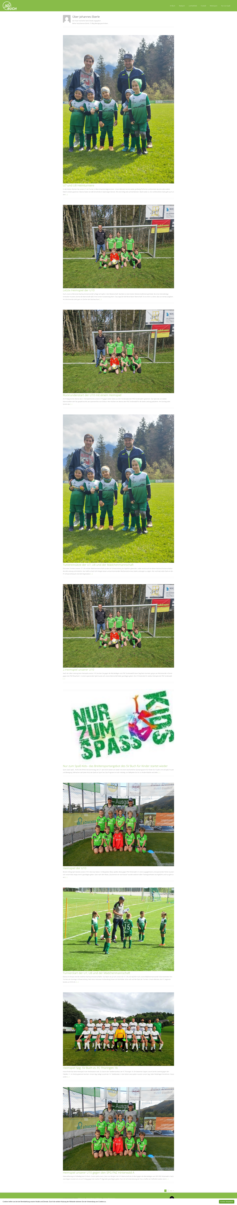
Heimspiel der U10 (74, 868)
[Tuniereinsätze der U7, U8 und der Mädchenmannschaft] (118, 488)
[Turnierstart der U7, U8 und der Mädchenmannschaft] (118, 929)
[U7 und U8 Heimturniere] (118, 109)
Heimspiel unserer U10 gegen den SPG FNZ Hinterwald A (98, 1172)
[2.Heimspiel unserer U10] (118, 626)
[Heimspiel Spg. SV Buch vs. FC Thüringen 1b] (118, 1029)
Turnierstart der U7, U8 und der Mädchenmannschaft (96, 973)
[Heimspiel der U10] (118, 824)
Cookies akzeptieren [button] (226, 1201)
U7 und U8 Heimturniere (78, 185)
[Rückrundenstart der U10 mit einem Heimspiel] (118, 351)
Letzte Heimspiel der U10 (79, 290)
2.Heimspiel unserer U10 (78, 669)
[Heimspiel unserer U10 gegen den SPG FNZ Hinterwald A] (118, 1129)
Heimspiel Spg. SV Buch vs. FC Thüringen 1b (90, 1068)
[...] (67, 194)
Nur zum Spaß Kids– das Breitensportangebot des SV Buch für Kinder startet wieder (115, 766)
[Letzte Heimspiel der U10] (118, 246)
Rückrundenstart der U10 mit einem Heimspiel (92, 395)
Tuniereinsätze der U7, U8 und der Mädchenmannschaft (98, 565)
